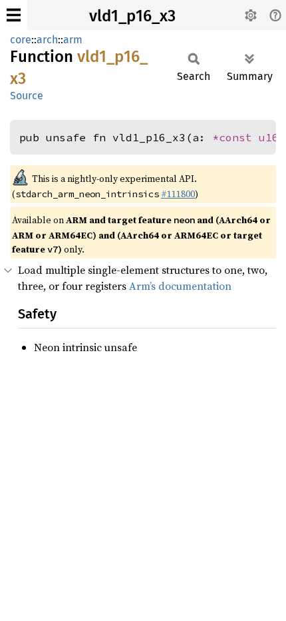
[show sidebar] (13, 15)
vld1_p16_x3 (132, 16)
